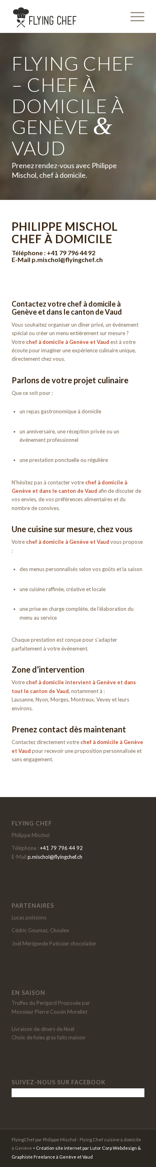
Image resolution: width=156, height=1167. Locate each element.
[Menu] (133, 16)
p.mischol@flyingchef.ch (67, 259)
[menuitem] (133, 16)
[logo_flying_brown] (65, 16)
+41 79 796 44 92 (71, 252)
